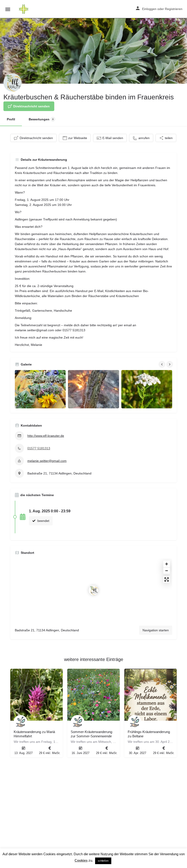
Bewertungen (41, 119)
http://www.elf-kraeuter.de (45, 436)
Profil (11, 119)
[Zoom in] (166, 564)
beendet (42, 521)
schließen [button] (103, 860)
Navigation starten (156, 630)
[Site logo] (24, 9)
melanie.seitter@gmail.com (47, 461)
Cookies (81, 860)
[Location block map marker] (93, 590)
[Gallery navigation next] (170, 364)
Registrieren (173, 9)
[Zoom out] (166, 570)
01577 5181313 (38, 448)
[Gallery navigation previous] (162, 364)
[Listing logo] (12, 82)
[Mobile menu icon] (8, 9)
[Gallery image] (40, 389)
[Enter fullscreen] (166, 579)
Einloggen (149, 9)
